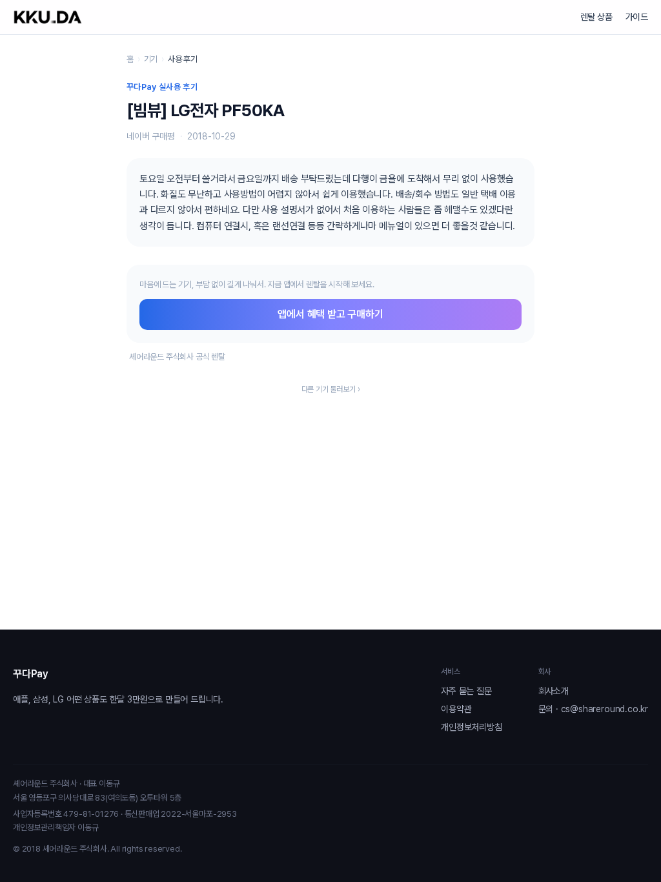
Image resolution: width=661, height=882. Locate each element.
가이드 (636, 17)
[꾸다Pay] (48, 17)
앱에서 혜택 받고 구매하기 (330, 314)
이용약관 (456, 709)
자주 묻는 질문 (466, 691)
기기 (151, 59)
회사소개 (553, 691)
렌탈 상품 (596, 17)
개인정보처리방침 (471, 727)
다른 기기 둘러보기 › (330, 389)
